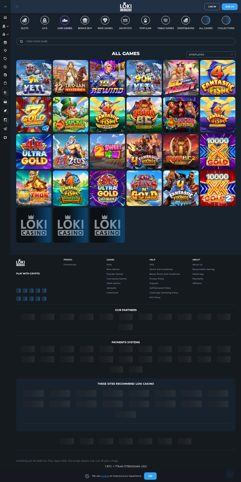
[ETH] (25, 280)
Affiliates (197, 283)
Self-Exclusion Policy (160, 288)
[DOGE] (44, 280)
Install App (198, 274)
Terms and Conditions (161, 269)
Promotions (70, 264)
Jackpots (111, 288)
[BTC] (18, 280)
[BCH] (37, 280)
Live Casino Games (117, 278)
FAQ (151, 264)
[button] (8, 26)
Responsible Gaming (203, 269)
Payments (197, 278)
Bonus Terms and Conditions (164, 274)
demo (34, 85)
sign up (229, 6)
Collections (112, 292)
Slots (109, 264)
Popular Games (115, 274)
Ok (150, 476)
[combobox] (210, 54)
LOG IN (212, 6)
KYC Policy (154, 297)
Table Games (113, 283)
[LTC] (31, 280)
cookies (105, 475)
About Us (197, 264)
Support (153, 283)
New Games (113, 269)
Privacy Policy (156, 278)
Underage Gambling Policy (163, 292)
